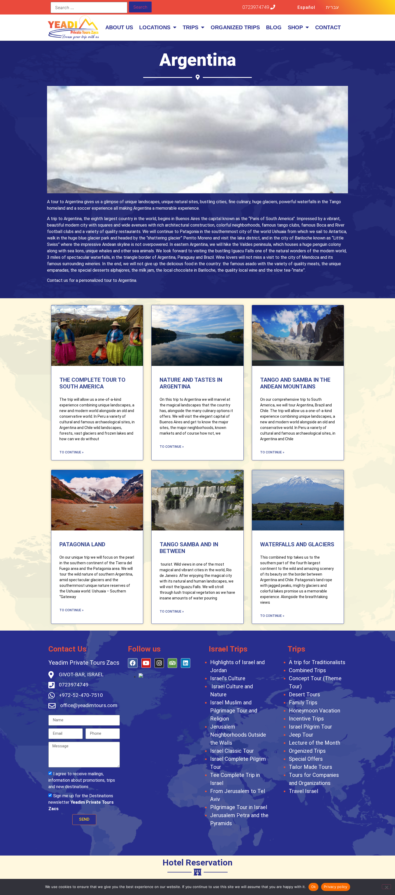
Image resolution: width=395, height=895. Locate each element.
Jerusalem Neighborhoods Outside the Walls (238, 734)
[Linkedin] (185, 663)
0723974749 (256, 7)
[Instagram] (159, 663)
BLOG (274, 27)
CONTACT (328, 27)
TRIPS (190, 27)
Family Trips (303, 702)
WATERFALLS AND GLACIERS (297, 544)
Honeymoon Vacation (314, 710)
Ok (313, 887)
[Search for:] (89, 7)
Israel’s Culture (227, 678)
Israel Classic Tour (232, 751)
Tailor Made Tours (310, 767)
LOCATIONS (154, 27)
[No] (386, 886)
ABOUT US (119, 27)
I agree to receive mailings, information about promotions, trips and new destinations (81, 780)
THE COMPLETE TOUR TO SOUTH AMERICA (92, 383)
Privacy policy (335, 887)
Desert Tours (304, 694)
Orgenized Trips (307, 751)
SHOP (295, 27)
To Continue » (71, 452)
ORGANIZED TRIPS (235, 27)
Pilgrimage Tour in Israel (238, 807)
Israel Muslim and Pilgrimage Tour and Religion (233, 710)
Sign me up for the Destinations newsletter (81, 802)
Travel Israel (303, 791)
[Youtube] (146, 663)
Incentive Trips (306, 718)
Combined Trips (307, 670)
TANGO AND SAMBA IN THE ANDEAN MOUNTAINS (295, 383)
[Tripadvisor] (172, 663)
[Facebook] (132, 663)
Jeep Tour (301, 735)
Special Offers (306, 759)
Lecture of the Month (314, 743)
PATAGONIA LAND (82, 544)
